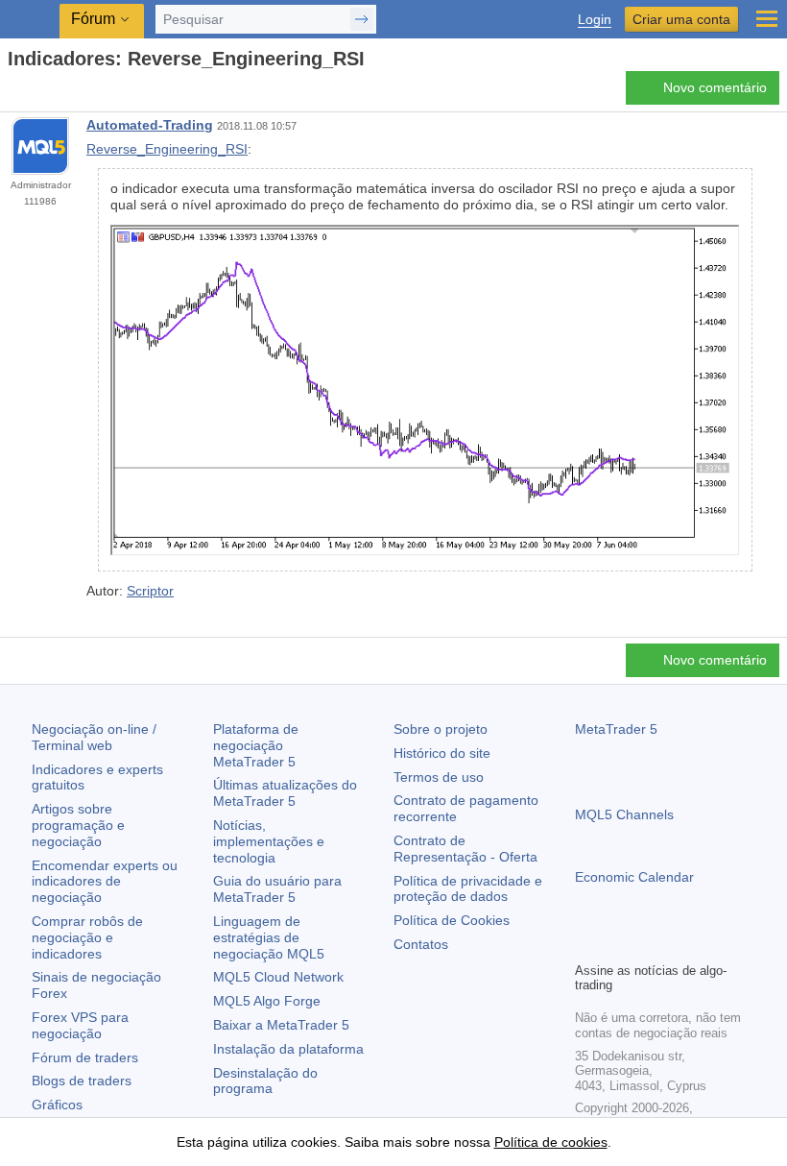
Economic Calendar (634, 877)
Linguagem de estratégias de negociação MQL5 (268, 937)
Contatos (421, 944)
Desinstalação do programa (265, 1081)
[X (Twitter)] (647, 944)
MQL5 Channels (624, 814)
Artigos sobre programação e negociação (78, 825)
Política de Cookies (452, 920)
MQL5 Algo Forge (267, 1000)
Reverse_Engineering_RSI (167, 149)
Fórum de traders (85, 1057)
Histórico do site (442, 753)
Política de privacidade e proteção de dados (468, 889)
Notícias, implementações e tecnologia (268, 841)
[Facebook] (586, 944)
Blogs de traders (81, 1080)
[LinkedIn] (709, 944)
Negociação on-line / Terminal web (94, 737)
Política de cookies (551, 1142)
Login (594, 19)
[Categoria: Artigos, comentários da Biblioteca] (36, 93)
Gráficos (57, 1104)
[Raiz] (13, 92)
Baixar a (281, 1024)
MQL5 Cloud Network (278, 976)
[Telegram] (617, 944)
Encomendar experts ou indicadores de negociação (105, 882)
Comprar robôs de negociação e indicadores (87, 937)
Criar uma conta (681, 19)
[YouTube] (678, 944)
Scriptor (150, 590)
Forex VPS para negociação (80, 1025)
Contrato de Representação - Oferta (465, 848)
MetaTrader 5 (616, 729)
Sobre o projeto (441, 729)
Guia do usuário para (277, 889)
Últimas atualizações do (285, 793)
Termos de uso (439, 777)
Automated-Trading (149, 125)
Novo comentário (715, 87)
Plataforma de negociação (255, 745)
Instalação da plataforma (288, 1049)
